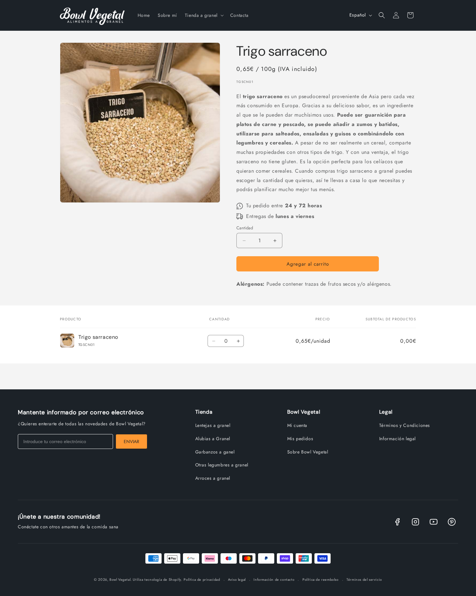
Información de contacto (274, 579)
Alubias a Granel (213, 438)
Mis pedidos (300, 438)
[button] (203, 15)
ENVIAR (131, 441)
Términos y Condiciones (404, 425)
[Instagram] (415, 521)
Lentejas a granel (213, 425)
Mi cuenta (297, 425)
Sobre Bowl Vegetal (307, 452)
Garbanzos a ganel (215, 452)
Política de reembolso (320, 579)
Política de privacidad (202, 579)
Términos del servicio (364, 579)
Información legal (397, 438)
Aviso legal (237, 579)
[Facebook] (397, 521)
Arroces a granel (213, 478)
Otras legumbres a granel (221, 465)
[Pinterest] (451, 521)
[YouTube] (433, 521)
